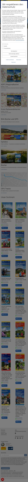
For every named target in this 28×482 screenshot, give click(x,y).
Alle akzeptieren (14, 51)
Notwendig (6, 44)
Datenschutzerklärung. (20, 40)
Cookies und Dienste (10, 59)
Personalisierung (7, 48)
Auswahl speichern (14, 56)
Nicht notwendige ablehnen (14, 53)
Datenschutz (18, 59)
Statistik (5, 46)
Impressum (13, 62)
